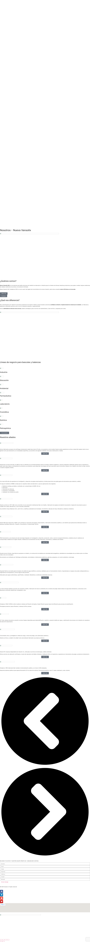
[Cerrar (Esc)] (8, 939)
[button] (45, 721)
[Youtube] (1, 901)
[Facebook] (1, 891)
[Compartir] (6, 939)
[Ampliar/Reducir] (1, 939)
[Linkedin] (1, 894)
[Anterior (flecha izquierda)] (1, 941)
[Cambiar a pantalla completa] (3, 939)
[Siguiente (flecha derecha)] (3, 941)
